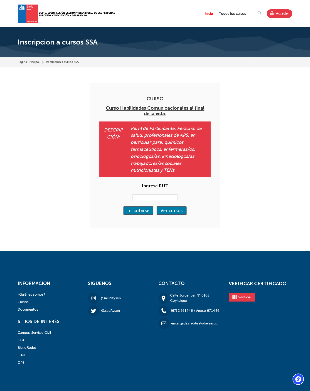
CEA (21, 340)
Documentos (28, 309)
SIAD (21, 355)
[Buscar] (259, 13)
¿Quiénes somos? (31, 294)
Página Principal (28, 62)
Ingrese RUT (155, 185)
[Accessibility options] (298, 379)
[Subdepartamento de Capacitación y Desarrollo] (67, 14)
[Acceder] (279, 13)
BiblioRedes (27, 348)
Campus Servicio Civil (34, 333)
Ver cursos (171, 210)
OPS (21, 363)
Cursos (23, 302)
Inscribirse (138, 210)
